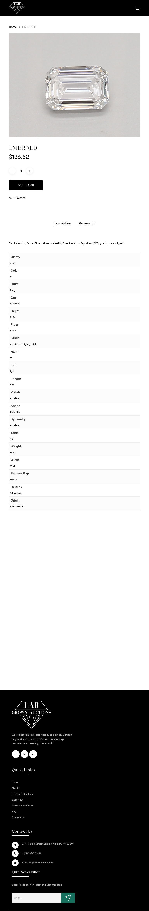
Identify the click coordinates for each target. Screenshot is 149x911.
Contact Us (18, 817)
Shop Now (17, 800)
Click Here (15, 493)
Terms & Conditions (22, 805)
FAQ (14, 811)
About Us (16, 788)
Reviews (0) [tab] (87, 223)
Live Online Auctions (22, 794)
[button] (138, 8)
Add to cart (26, 185)
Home (13, 27)
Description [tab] (62, 223)
